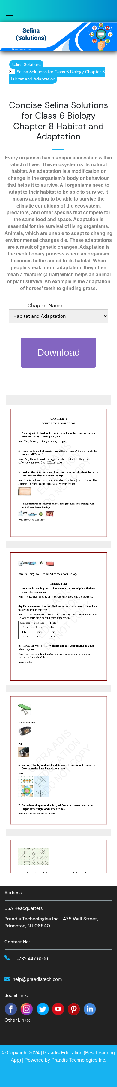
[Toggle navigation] (7, 12)
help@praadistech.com (37, 979)
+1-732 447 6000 (30, 958)
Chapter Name (45, 305)
